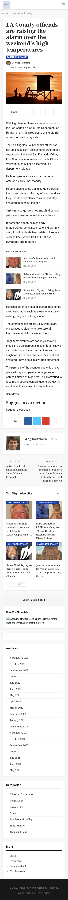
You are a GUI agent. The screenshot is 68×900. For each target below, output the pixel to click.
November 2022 (19, 657)
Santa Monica (17, 825)
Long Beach (16, 800)
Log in (13, 856)
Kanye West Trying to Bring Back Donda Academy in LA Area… (41, 292)
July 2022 (15, 682)
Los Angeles (16, 807)
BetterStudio (43, 893)
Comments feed (18, 866)
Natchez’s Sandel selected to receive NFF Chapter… (39, 260)
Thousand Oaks (18, 832)
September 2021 (19, 745)
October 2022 (17, 664)
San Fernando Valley (17, 57)
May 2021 (15, 770)
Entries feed (16, 861)
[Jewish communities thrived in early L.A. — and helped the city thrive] (49, 551)
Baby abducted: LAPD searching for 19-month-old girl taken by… (41, 276)
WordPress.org (17, 871)
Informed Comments (21, 794)
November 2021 (19, 732)
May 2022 (15, 695)
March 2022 (16, 707)
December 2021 (19, 726)
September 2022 (19, 670)
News (13, 813)
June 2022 (15, 689)
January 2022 (17, 720)
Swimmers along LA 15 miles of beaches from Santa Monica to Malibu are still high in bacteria (50, 473)
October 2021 (17, 739)
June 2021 (15, 764)
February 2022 (18, 714)
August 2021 (17, 751)
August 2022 (17, 676)
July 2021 (15, 758)
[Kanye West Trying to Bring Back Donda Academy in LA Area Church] (13, 294)
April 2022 (15, 701)
